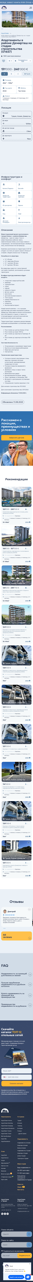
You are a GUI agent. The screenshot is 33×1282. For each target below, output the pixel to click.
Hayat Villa (4, 1138)
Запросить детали (16, 438)
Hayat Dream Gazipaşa (7, 1125)
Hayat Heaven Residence (7, 1128)
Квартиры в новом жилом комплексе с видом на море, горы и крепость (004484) (16, 591)
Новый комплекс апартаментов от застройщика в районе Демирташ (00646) (16, 552)
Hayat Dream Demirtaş (7, 1123)
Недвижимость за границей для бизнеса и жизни (14, 974)
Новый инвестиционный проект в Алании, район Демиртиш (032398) (15, 512)
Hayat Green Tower (6, 1133)
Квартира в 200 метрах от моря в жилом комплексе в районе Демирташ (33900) (13, 826)
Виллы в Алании (21, 1148)
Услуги (3, 1160)
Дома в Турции (21, 1156)
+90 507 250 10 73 (6, 1210)
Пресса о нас (4, 1165)
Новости (20, 1184)
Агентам (3, 1168)
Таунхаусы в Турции (22, 1158)
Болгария (19, 1128)
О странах (20, 1117)
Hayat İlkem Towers (6, 1131)
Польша (19, 1131)
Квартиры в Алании (22, 1145)
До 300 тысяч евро (23, 1170)
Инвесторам (21, 1164)
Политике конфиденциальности (11, 1094)
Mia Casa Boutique (6, 1136)
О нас (3, 1151)
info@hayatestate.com (23, 1211)
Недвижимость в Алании (23, 1142)
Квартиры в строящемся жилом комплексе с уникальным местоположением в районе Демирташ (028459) (15, 631)
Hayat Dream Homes (6, 1120)
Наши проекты (6, 1117)
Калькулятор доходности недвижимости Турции (24, 1177)
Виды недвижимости (23, 1167)
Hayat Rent (4, 1155)
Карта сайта (4, 1179)
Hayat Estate (5, 33)
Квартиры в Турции (22, 1153)
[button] (4, 928)
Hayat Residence (5, 1141)
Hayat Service (4, 1157)
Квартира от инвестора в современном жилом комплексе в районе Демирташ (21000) (15, 710)
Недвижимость (22, 1139)
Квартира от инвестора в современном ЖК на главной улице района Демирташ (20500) (15, 671)
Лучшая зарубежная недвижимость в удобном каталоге (13, 984)
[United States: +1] (5, 1077)
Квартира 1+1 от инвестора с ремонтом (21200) (15, 749)
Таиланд (19, 1125)
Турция (19, 1120)
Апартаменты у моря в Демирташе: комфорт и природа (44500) (15, 866)
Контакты (20, 1189)
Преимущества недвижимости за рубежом (13, 1005)
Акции (20, 1187)
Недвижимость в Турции (24, 1150)
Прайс (28, 74)
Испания (19, 1123)
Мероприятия (5, 1163)
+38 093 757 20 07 (22, 1208)
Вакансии (3, 1171)
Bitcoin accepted (5, 1174)
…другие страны (21, 1133)
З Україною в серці (6, 1177)
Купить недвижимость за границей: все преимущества (12, 995)
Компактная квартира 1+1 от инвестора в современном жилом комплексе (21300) (13, 787)
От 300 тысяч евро (23, 1173)
